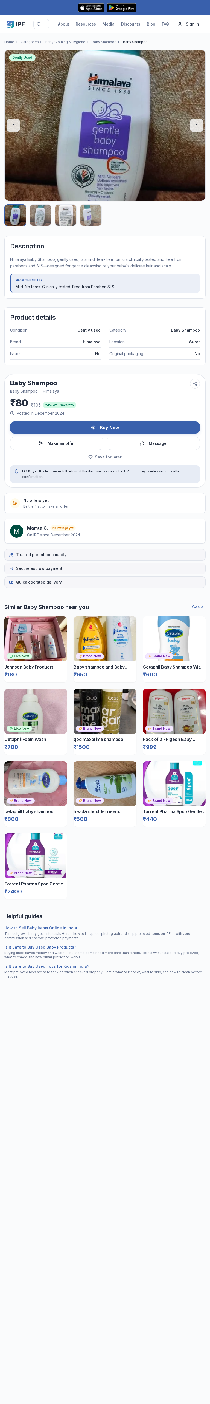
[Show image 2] (40, 215)
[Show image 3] (66, 215)
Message (158, 443)
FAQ (165, 24)
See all (199, 607)
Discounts (130, 24)
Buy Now (109, 427)
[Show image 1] (15, 215)
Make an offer (61, 443)
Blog (151, 24)
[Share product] (195, 384)
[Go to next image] (196, 125)
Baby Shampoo (104, 42)
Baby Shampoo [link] (135, 42)
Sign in (192, 24)
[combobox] (41, 24)
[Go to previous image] (13, 125)
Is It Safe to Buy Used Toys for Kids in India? (46, 966)
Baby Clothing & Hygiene (65, 42)
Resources (86, 24)
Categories (30, 42)
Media (109, 24)
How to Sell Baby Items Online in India (40, 927)
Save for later (108, 457)
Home (9, 42)
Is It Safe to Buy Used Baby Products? (40, 947)
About (63, 24)
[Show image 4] (91, 215)
